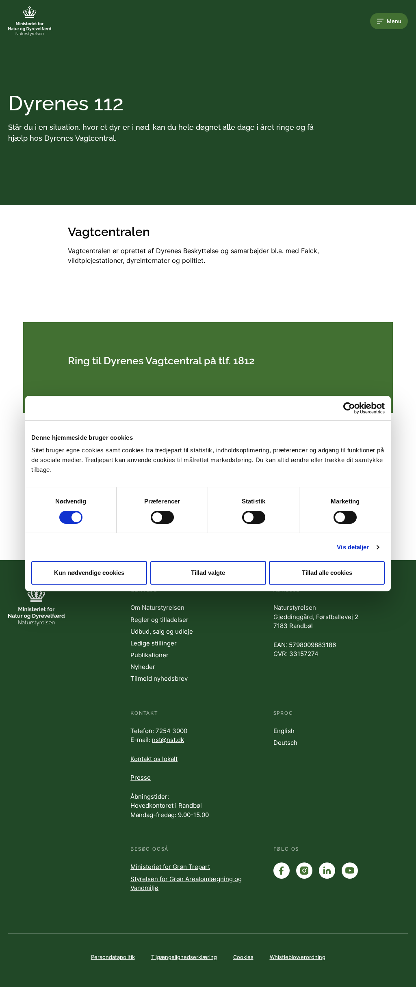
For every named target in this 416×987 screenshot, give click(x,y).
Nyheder (142, 667)
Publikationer (149, 655)
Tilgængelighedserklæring (184, 957)
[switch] (162, 517)
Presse (140, 777)
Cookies (243, 957)
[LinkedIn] (327, 870)
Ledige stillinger (153, 643)
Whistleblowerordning (297, 957)
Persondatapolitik (113, 957)
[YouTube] (350, 870)
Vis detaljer (353, 547)
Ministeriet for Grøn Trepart (170, 867)
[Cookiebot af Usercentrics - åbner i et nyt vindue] (349, 408)
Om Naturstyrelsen (157, 607)
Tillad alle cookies (327, 572)
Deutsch (285, 742)
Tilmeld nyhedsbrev (159, 678)
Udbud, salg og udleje (161, 631)
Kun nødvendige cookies (89, 572)
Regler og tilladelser (159, 620)
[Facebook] (281, 870)
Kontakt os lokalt (154, 759)
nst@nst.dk (168, 740)
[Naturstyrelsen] (40, 21)
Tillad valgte (208, 572)
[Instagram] (304, 870)
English (284, 731)
